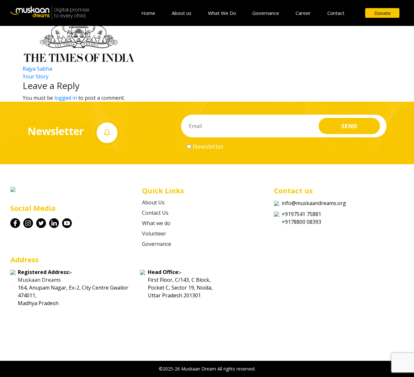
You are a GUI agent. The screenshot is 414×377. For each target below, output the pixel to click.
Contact (335, 13)
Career (303, 13)
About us (181, 13)
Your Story (36, 76)
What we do (156, 223)
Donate (382, 13)
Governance (265, 13)
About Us (153, 202)
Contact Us (155, 212)
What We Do (222, 13)
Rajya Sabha (37, 68)
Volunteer (154, 233)
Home (148, 13)
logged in (65, 97)
